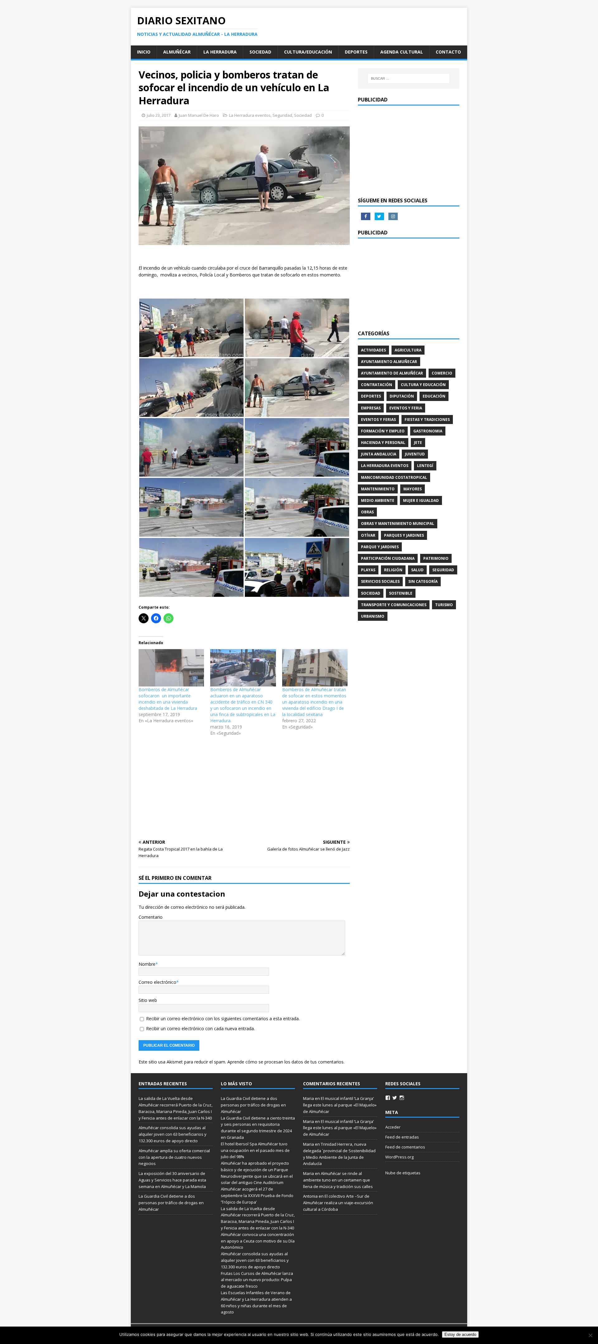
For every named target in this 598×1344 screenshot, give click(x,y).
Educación (434, 396)
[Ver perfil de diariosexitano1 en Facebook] (387, 1097)
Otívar (368, 535)
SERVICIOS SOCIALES (380, 581)
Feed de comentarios (405, 1147)
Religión (393, 570)
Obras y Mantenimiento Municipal (397, 523)
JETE (418, 442)
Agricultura (408, 350)
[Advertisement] (244, 788)
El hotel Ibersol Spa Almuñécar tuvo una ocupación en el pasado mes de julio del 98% (255, 1150)
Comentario (151, 917)
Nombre (147, 964)
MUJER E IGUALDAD (421, 500)
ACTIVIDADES (373, 350)
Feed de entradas (402, 1137)
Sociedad (260, 52)
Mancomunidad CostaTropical (394, 477)
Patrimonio (435, 558)
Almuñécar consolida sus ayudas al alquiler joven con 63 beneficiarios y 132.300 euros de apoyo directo (172, 1134)
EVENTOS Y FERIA (405, 408)
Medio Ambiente (377, 500)
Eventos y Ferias (378, 419)
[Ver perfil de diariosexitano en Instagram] (401, 1097)
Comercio (442, 373)
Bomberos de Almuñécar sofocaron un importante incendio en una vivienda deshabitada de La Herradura (168, 698)
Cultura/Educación (308, 52)
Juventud (415, 454)
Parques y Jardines (404, 535)
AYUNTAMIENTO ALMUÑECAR (389, 361)
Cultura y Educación (423, 384)
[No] (590, 1335)
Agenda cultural (401, 52)
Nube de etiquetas (402, 1173)
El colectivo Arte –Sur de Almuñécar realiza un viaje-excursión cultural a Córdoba (338, 1202)
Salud (417, 570)
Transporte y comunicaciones (393, 604)
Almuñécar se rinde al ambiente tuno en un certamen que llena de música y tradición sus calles (338, 1180)
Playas (368, 570)
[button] (191, 328)
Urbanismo (372, 616)
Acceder (393, 1127)
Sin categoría (423, 581)
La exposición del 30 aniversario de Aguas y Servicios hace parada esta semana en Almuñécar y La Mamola (172, 1180)
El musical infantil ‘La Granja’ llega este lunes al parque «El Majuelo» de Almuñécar (340, 1105)
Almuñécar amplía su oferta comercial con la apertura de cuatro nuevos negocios (174, 1157)
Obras (367, 512)
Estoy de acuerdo (460, 1334)
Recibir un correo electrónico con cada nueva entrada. (200, 1028)
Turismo (444, 604)
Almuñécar (177, 52)
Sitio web (148, 1000)
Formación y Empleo (383, 431)
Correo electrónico (157, 982)
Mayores (412, 489)
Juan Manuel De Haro (199, 115)
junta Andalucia (378, 454)
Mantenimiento (378, 489)
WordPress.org (399, 1157)
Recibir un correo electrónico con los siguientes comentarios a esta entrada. (223, 1018)
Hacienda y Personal (383, 442)
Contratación (376, 384)
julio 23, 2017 (158, 115)
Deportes (356, 52)
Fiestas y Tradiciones (427, 419)
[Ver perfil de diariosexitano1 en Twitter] (394, 1097)
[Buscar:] (408, 78)
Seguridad (282, 115)
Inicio (143, 52)
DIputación (402, 396)
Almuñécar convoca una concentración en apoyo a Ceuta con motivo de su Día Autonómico (258, 1241)
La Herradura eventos (250, 115)
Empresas (371, 408)
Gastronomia (427, 431)
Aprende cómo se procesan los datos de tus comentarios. (285, 1062)
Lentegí (425, 465)
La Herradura (220, 52)
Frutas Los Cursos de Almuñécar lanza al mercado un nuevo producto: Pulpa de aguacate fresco (257, 1280)
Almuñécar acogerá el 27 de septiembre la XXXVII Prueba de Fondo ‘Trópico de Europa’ (257, 1195)
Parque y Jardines (380, 546)
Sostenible (400, 593)
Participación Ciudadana (388, 558)
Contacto (448, 52)
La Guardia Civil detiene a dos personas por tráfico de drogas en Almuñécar (171, 1202)
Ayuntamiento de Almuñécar (392, 373)
